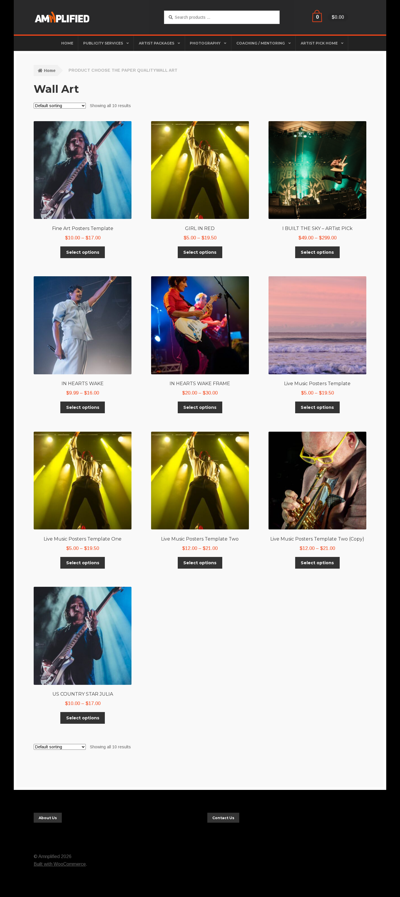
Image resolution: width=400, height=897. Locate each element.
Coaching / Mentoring (260, 43)
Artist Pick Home (319, 43)
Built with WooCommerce (60, 864)
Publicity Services (103, 43)
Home (50, 70)
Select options (82, 252)
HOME (67, 43)
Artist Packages (156, 43)
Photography (205, 43)
